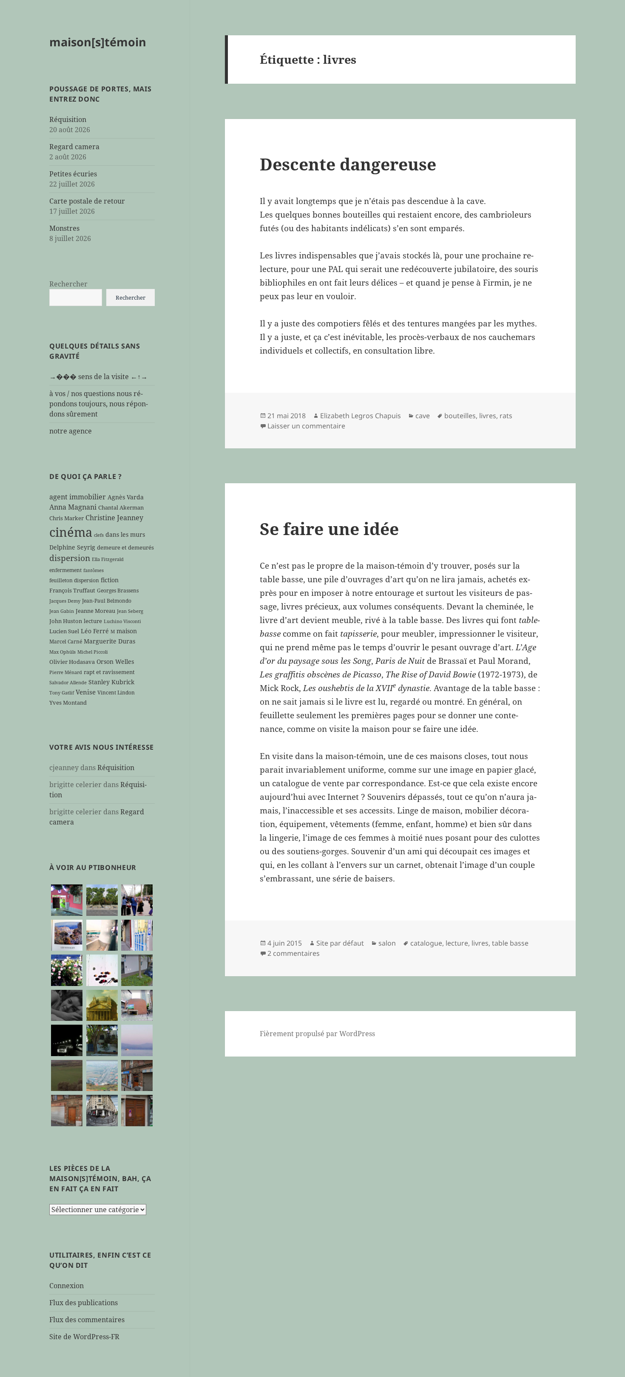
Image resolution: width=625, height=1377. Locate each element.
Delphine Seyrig (72, 547)
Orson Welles (115, 661)
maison (126, 631)
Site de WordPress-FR (84, 1336)
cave (422, 415)
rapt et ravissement (109, 672)
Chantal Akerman (121, 507)
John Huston (65, 621)
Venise (86, 692)
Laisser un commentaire (306, 426)
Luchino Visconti (122, 621)
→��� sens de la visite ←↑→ (98, 376)
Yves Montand (68, 702)
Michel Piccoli (92, 652)
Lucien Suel (64, 631)
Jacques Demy (64, 601)
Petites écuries (73, 173)
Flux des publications (83, 1302)
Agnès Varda (126, 497)
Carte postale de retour (87, 201)
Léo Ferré (95, 631)
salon (387, 943)
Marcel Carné (65, 641)
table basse (510, 943)
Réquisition (67, 119)
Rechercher (68, 284)
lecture (93, 621)
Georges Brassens (118, 590)
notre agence (70, 431)
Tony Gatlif (61, 693)
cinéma (70, 532)
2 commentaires (293, 953)
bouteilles (460, 415)
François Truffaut (72, 590)
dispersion (69, 558)
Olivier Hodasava (72, 662)
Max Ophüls (62, 652)
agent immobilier (77, 497)
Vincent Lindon (116, 692)
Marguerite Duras (109, 641)
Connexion (66, 1285)
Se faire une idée (329, 528)
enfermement (65, 570)
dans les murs (125, 534)
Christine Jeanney (114, 517)
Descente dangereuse (348, 164)
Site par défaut (340, 943)
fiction (110, 580)
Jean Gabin (61, 611)
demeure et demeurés (125, 547)
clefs (99, 535)
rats (506, 415)
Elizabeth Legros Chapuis (360, 415)
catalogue (426, 943)
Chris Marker (66, 518)
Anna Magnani (73, 507)
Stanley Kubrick (111, 682)
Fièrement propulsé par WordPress (317, 1033)
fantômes (93, 570)
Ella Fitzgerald (108, 559)
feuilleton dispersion (74, 580)
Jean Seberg (130, 611)
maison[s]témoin (97, 42)
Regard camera (74, 146)
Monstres (64, 228)
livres (487, 415)
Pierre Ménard (65, 672)
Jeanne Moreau (95, 611)
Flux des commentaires (87, 1319)
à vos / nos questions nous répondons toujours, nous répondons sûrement (98, 404)
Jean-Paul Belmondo (106, 600)
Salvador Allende (68, 683)
